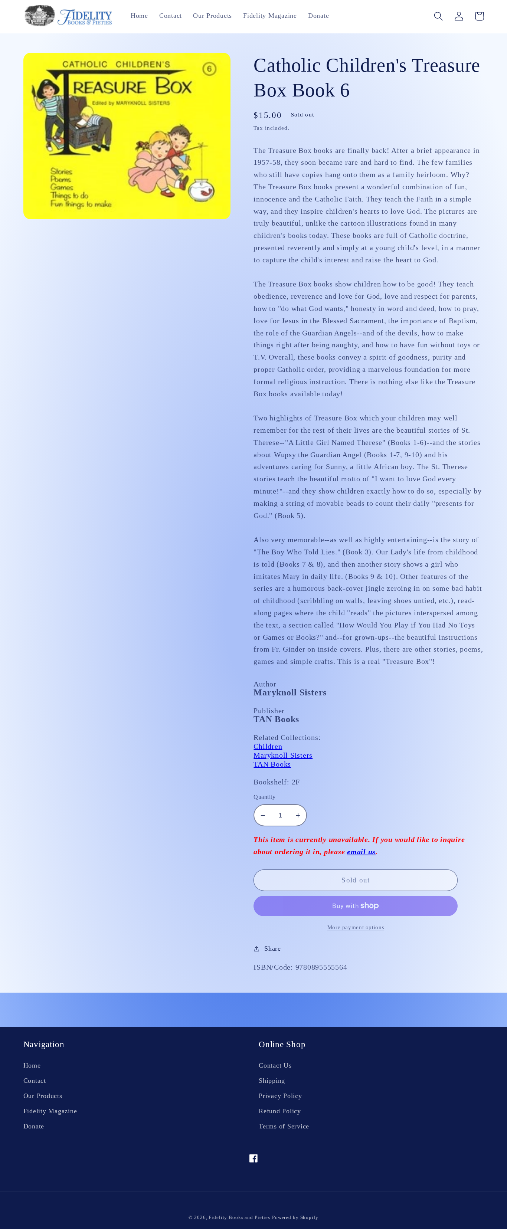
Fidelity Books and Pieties (239, 1217)
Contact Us (275, 1065)
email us (361, 852)
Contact (34, 1080)
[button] (438, 16)
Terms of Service (284, 1126)
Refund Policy (280, 1111)
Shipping (272, 1080)
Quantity (264, 797)
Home (32, 1065)
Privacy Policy (280, 1095)
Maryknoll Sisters (283, 755)
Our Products (42, 1095)
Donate (34, 1126)
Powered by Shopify (295, 1217)
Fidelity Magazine (50, 1111)
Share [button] (272, 948)
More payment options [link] (356, 927)
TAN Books (272, 764)
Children (268, 746)
